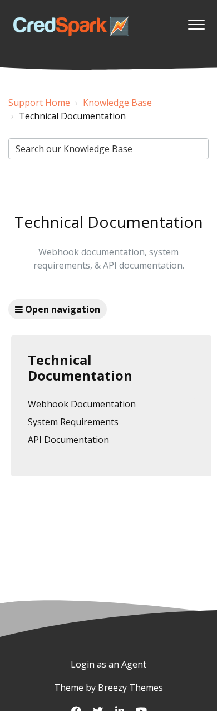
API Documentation (68, 440)
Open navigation (61, 309)
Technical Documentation (80, 367)
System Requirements (73, 422)
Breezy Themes (130, 687)
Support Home (39, 102)
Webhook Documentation (82, 404)
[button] (196, 22)
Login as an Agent (108, 664)
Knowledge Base (117, 102)
